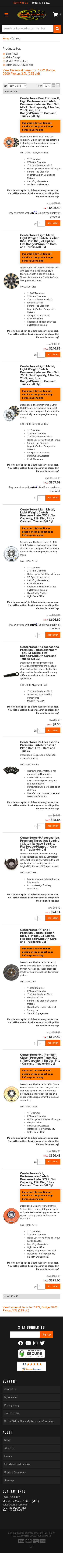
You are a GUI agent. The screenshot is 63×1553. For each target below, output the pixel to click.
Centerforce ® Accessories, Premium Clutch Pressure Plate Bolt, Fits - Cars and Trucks (39, 746)
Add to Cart (52, 730)
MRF (31, 1547)
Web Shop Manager (41, 1536)
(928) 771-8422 (11, 1497)
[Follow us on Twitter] (42, 1344)
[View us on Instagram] (35, 1344)
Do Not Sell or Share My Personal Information (29, 1421)
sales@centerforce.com (16, 1504)
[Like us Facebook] (20, 1344)
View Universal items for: (30, 1309)
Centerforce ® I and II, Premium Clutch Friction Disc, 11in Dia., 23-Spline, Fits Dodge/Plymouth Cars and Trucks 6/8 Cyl (38, 935)
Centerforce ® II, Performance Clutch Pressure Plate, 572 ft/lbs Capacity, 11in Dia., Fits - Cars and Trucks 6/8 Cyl (38, 1179)
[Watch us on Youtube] (28, 1344)
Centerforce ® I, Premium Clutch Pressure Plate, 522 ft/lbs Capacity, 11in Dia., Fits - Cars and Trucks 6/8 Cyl (40, 1059)
